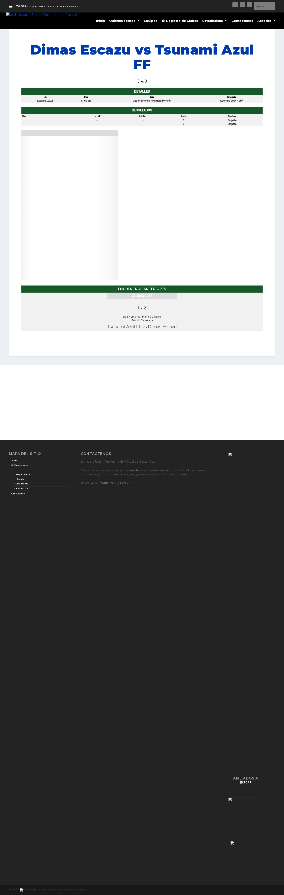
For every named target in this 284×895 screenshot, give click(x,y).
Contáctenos (242, 21)
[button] (137, 21)
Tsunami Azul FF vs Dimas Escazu (142, 326)
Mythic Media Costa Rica (72, 889)
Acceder (264, 21)
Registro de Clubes (182, 21)
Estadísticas (212, 21)
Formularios (22, 488)
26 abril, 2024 (142, 296)
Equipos (151, 21)
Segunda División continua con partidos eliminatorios (54, 6)
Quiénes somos (122, 21)
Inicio (100, 21)
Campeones (22, 483)
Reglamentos (23, 474)
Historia (20, 479)
